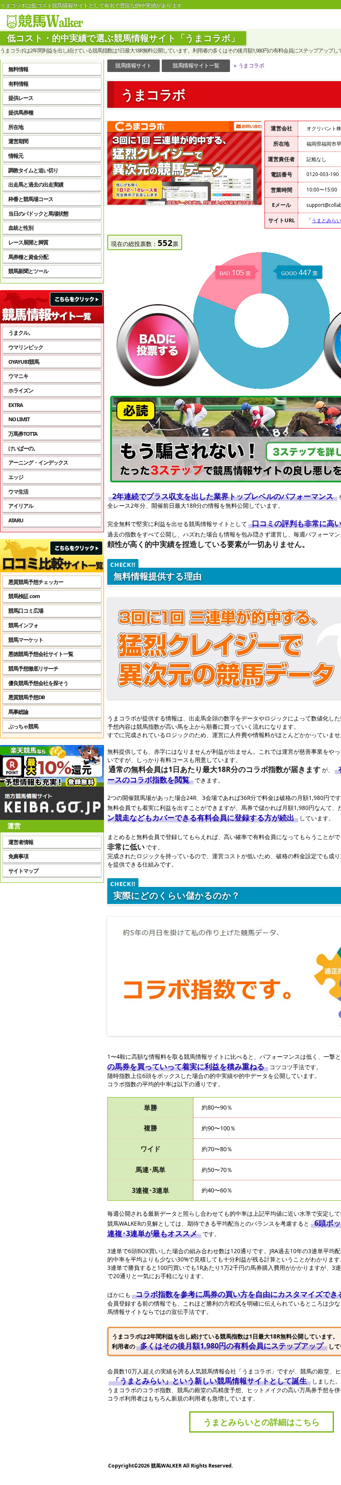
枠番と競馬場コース (30, 199)
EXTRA (15, 405)
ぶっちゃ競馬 (23, 726)
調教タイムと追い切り (33, 170)
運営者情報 (20, 842)
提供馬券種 (20, 112)
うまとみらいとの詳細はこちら (261, 1422)
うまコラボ (249, 65)
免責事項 (18, 856)
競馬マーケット (25, 639)
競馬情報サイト (133, 65)
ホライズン (20, 390)
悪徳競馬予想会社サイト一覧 (40, 654)
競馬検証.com (24, 596)
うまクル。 (20, 332)
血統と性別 (20, 227)
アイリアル (20, 505)
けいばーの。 (23, 448)
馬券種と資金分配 (28, 257)
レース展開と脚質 (28, 242)
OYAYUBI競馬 (23, 361)
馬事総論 (18, 711)
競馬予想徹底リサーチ (33, 668)
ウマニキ (18, 376)
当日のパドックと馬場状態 (38, 213)
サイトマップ (23, 870)
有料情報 (18, 83)
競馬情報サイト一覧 (196, 65)
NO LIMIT (19, 419)
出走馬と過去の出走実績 (35, 184)
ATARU (15, 520)
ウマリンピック (25, 347)
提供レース (20, 98)
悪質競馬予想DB (26, 697)
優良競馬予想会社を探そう (38, 683)
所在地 (15, 127)
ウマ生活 (18, 491)
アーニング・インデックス (38, 462)
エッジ (15, 477)
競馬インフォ (23, 625)
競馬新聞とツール (28, 271)
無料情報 (18, 69)
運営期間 (18, 141)
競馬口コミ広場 (25, 610)
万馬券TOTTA (22, 433)
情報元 (15, 155)
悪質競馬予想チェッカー (35, 582)
